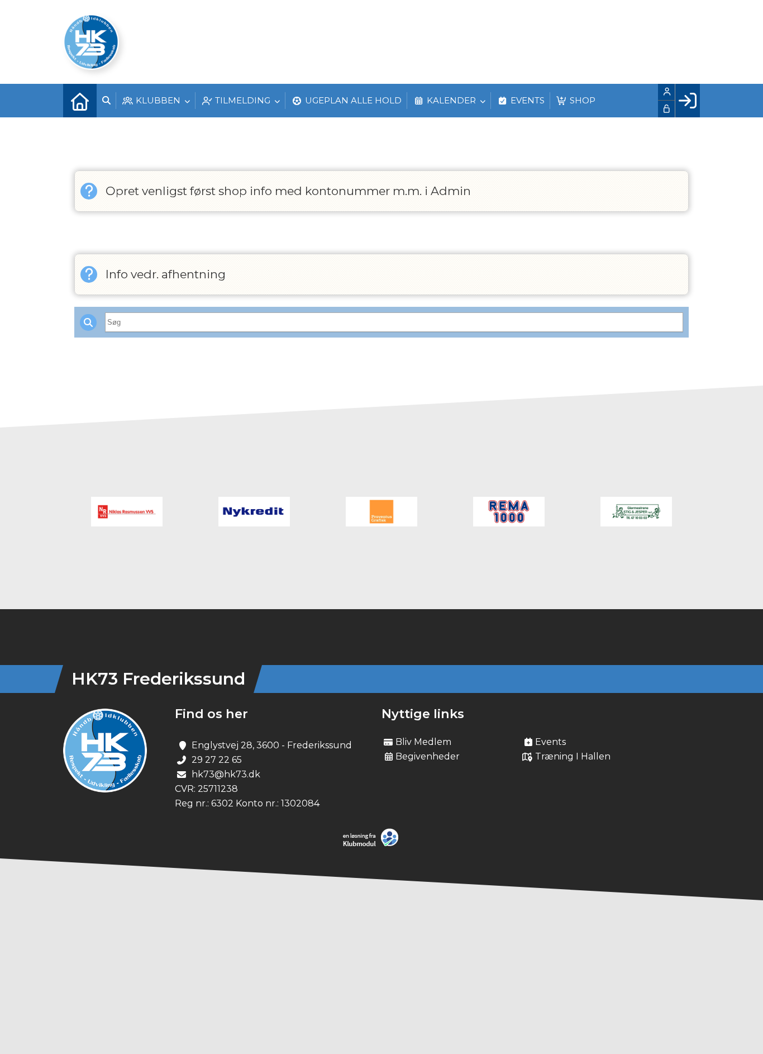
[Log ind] (687, 100)
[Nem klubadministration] (373, 844)
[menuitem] (80, 100)
